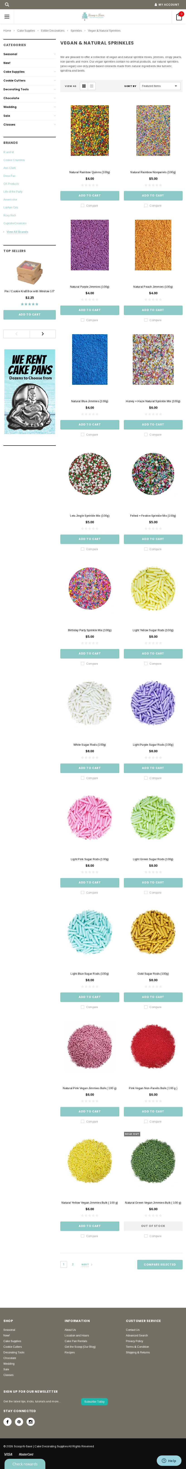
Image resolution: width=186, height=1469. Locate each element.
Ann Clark (9, 168)
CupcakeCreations (14, 223)
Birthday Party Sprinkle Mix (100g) (90, 630)
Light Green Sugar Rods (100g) (153, 859)
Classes (9, 124)
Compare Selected (160, 1264)
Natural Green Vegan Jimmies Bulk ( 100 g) (153, 1202)
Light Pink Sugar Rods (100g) (90, 859)
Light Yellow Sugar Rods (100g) (153, 630)
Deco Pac (9, 175)
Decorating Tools (16, 89)
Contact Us (133, 1329)
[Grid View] (84, 86)
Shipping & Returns (138, 1352)
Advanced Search (137, 1335)
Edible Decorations (52, 30)
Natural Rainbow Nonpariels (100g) (153, 172)
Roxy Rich (9, 215)
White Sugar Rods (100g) (89, 744)
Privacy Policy (134, 1341)
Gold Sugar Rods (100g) (153, 973)
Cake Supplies (26, 30)
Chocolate (11, 98)
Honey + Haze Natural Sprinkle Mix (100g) (153, 401)
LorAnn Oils (10, 207)
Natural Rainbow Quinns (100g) (89, 172)
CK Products (11, 183)
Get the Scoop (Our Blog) (80, 1346)
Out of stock (153, 1226)
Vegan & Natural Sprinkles (104, 30)
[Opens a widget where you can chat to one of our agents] (169, 1461)
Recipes (70, 1352)
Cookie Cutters (14, 80)
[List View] (91, 86)
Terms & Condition (137, 1346)
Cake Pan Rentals (76, 1341)
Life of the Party (12, 191)
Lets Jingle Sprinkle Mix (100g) (90, 515)
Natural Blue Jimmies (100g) (89, 401)
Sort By (130, 86)
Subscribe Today (94, 1401)
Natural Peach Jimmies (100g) (153, 286)
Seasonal (10, 54)
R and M (8, 152)
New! (6, 63)
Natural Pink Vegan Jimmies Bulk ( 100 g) (90, 1088)
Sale (6, 116)
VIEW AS (70, 86)
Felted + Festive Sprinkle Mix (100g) (153, 515)
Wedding (10, 107)
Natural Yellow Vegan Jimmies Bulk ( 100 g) (89, 1202)
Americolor (10, 199)
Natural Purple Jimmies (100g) (90, 286)
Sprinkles (76, 30)
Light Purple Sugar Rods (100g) (153, 744)
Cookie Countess (14, 160)
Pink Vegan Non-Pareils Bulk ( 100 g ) (153, 1088)
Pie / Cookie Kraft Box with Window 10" (30, 291)
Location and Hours (77, 1335)
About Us (70, 1329)
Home (7, 30)
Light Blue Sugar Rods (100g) (90, 973)
